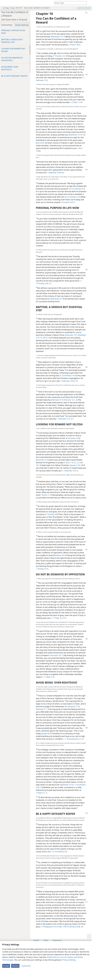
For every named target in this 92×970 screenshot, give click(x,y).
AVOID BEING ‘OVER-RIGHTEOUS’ (10, 68)
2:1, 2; (76, 462)
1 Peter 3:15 (49, 677)
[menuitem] (3, 2)
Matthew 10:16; (67, 784)
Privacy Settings (69, 960)
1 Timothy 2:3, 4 (60, 56)
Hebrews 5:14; (58, 400)
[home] (3, 2)
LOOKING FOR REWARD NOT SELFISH (13, 50)
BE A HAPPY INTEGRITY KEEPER (14, 76)
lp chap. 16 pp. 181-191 (12, 8)
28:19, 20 (46, 337)
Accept (6, 966)
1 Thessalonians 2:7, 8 (74, 739)
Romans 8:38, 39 (76, 926)
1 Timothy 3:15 (42, 569)
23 (41, 787)
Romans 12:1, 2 (70, 400)
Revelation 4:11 (58, 36)
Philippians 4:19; (50, 926)
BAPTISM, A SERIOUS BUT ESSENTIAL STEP (12, 40)
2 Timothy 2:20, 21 (43, 283)
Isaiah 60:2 (46, 733)
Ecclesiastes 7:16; (73, 706)
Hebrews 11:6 (41, 80)
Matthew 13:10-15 (76, 135)
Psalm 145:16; (63, 926)
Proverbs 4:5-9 (68, 202)
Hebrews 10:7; (72, 335)
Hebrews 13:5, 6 (71, 470)
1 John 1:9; (69, 462)
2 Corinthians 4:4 (60, 851)
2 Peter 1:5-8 (77, 102)
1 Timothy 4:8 (51, 514)
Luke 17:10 (47, 495)
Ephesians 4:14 (57, 299)
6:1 (72, 419)
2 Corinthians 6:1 (77, 189)
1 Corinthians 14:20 (68, 375)
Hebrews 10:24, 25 (70, 381)
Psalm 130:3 (75, 44)
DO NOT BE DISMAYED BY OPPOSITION (12, 59)
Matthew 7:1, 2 (42, 709)
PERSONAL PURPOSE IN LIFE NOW (13, 31)
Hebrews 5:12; (65, 419)
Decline (15, 966)
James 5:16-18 (77, 465)
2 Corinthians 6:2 (73, 197)
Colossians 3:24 (73, 438)
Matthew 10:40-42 (56, 172)
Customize (26, 966)
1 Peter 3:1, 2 (41, 793)
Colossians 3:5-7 (56, 655)
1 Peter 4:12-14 (59, 618)
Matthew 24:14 (60, 555)
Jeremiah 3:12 (42, 460)
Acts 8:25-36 (41, 143)
